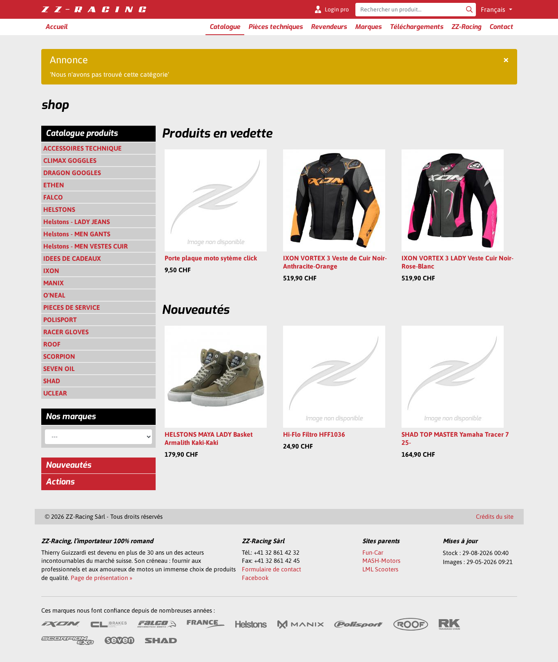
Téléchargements (416, 26)
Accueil (56, 26)
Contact (501, 26)
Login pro (337, 9)
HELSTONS (59, 209)
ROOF (51, 344)
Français (494, 9)
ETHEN (53, 185)
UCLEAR (55, 393)
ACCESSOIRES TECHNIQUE (82, 148)
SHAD (51, 380)
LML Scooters (380, 569)
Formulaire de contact (271, 569)
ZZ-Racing (466, 26)
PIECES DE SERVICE (71, 307)
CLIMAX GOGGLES (69, 160)
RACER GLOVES (66, 331)
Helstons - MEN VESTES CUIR (85, 246)
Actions (60, 481)
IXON (51, 270)
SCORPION (59, 356)
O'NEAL (54, 295)
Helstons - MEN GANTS (76, 234)
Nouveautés (68, 465)
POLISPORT (60, 319)
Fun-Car (372, 552)
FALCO (53, 197)
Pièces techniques (275, 26)
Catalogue (225, 26)
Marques (368, 26)
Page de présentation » (101, 577)
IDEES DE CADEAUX (72, 258)
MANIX (53, 283)
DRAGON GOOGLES (72, 172)
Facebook (255, 577)
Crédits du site (494, 516)
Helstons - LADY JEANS (76, 221)
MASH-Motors (381, 560)
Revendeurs (329, 26)
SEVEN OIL (59, 368)
